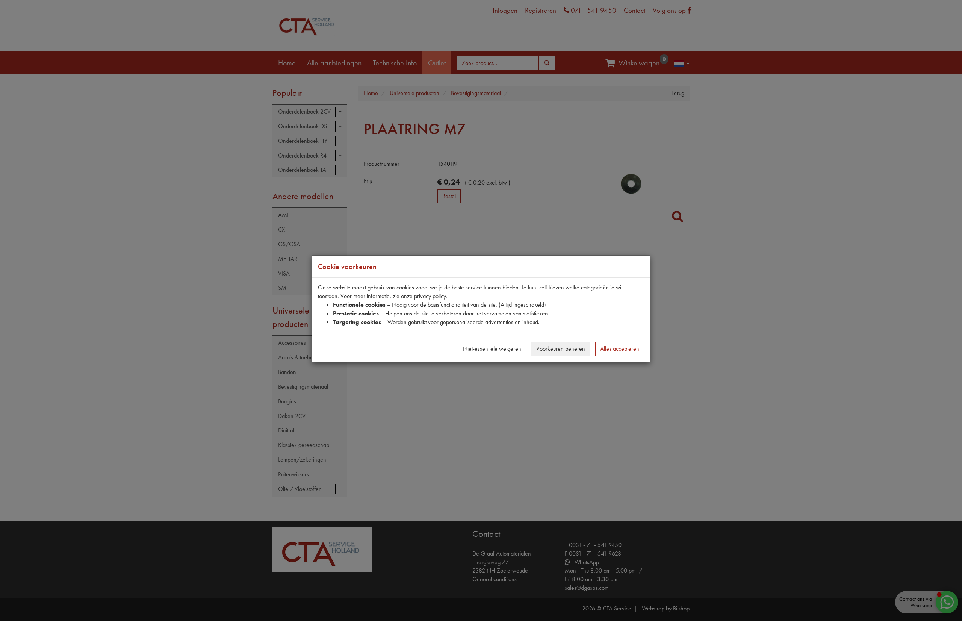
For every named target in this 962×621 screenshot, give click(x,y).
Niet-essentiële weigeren (492, 349)
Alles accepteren (619, 349)
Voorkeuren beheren (560, 349)
